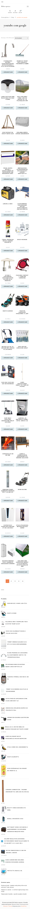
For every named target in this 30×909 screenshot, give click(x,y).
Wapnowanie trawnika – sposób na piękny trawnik (14, 894)
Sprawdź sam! (8, 72)
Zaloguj (15, 12)
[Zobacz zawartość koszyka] (20, 11)
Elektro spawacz (5, 6)
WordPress (24, 906)
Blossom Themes (7, 906)
